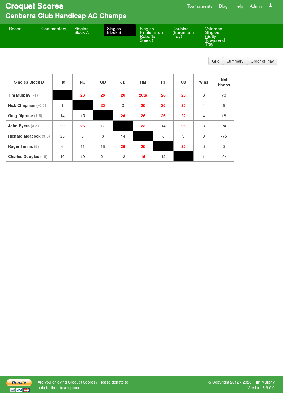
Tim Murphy (264, 382)
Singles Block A (81, 30)
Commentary (53, 28)
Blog (223, 6)
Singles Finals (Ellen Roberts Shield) (151, 34)
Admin (256, 6)
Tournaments (200, 6)
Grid (215, 61)
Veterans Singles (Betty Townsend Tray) (215, 36)
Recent (16, 28)
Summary (235, 61)
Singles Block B (114, 30)
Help (238, 6)
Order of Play (262, 61)
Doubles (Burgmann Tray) (183, 32)
